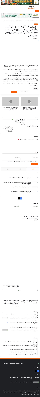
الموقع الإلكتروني (16, 157)
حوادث (18, 392)
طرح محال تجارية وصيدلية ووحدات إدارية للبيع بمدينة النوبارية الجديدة (32, 126)
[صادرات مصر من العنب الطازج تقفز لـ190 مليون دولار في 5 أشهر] (10, 245)
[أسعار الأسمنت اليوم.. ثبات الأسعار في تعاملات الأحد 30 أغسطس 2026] (35, 179)
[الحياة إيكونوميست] (32, 7)
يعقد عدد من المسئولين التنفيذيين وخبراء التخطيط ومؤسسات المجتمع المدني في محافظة (24, 322)
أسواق (23, 390)
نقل (22, 394)
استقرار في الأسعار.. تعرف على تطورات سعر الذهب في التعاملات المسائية (30, 218)
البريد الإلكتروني (35, 157)
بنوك (25, 392)
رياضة (15, 392)
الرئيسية (35, 20)
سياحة (12, 392)
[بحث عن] (38, 7)
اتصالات (20, 390)
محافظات (25, 394)
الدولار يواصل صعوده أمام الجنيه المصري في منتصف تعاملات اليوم (21, 191)
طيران (38, 394)
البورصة (5, 390)
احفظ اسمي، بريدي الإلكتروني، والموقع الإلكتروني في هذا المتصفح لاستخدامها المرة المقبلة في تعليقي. (22, 161)
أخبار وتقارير (34, 390)
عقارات (33, 20)
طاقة (5, 392)
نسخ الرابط (14, 91)
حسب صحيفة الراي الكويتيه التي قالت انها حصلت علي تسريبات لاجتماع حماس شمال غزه (24, 327)
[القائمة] (1, 7)
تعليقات (7, 169)
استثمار (12, 390)
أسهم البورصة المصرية (28, 390)
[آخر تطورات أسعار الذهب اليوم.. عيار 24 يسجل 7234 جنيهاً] (35, 188)
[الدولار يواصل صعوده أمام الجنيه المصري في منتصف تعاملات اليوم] (35, 193)
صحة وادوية (8, 392)
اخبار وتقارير (15, 390)
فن (28, 394)
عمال (31, 394)
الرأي (32, 392)
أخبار (38, 390)
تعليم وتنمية (22, 392)
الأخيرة (33, 169)
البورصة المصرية (36, 392)
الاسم (36, 152)
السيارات (29, 392)
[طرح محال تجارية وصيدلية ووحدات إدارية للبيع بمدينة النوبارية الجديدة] (32, 122)
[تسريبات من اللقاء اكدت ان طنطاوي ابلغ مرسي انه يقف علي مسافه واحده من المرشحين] (5, 331)
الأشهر (20, 169)
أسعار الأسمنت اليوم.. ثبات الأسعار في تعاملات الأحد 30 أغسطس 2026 (20, 177)
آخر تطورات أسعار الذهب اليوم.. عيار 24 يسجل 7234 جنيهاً (22, 186)
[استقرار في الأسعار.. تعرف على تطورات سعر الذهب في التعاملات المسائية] (35, 174)
